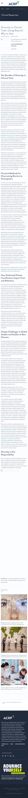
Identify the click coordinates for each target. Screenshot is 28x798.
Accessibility (6, 788)
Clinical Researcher (5, 36)
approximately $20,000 (7, 440)
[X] (13, 756)
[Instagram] (10, 756)
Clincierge (22, 578)
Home (2, 9)
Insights (7, 9)
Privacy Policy (14, 788)
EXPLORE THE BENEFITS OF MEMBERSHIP (12, 778)
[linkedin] (2, 756)
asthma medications (8, 150)
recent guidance (5, 62)
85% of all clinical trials (9, 431)
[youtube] (5, 756)
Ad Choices (17, 789)
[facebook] (7, 756)
